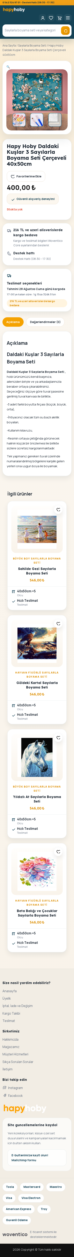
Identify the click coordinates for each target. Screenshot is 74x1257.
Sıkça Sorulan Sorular (17, 1062)
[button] (8, 67)
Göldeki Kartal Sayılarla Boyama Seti (37, 685)
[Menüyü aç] (68, 18)
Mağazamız (11, 1047)
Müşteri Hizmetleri (15, 1054)
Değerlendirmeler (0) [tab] (45, 322)
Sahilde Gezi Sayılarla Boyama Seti (37, 571)
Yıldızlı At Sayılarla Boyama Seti (37, 799)
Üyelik (6, 998)
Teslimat (8, 1021)
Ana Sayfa (9, 45)
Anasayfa (9, 991)
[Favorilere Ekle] (58, 509)
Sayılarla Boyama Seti (32, 45)
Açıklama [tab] (13, 322)
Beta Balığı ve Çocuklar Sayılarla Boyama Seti (37, 913)
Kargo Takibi (11, 1013)
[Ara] (65, 30)
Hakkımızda (10, 1039)
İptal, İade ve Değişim (17, 1006)
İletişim (7, 1069)
